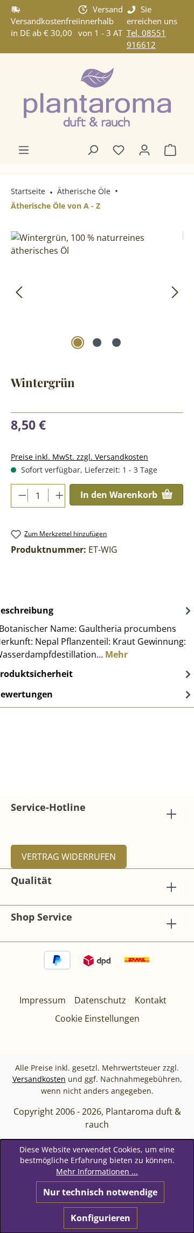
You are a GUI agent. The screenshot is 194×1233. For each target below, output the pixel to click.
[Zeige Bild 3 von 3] (116, 342)
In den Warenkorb (120, 495)
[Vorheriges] (19, 291)
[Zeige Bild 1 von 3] (77, 342)
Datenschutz (100, 1000)
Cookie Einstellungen (97, 1018)
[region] (97, 291)
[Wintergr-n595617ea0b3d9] (97, 291)
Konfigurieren (100, 1218)
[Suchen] (93, 149)
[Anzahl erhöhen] (56, 495)
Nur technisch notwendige (100, 1192)
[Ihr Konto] (144, 149)
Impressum (42, 1000)
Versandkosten (39, 1079)
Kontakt (151, 1000)
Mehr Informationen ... (97, 1171)
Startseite (28, 191)
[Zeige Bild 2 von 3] (97, 342)
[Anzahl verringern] (19, 495)
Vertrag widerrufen (69, 857)
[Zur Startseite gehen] (97, 98)
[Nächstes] (175, 291)
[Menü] (24, 149)
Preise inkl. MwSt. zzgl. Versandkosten (79, 457)
